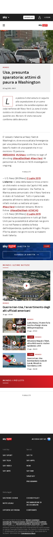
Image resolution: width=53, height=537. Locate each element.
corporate (31, 510)
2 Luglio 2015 (34, 178)
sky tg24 (7, 460)
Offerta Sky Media (11, 510)
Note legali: (7, 492)
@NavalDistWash (21, 158)
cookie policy (33, 498)
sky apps (30, 460)
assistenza (36, 524)
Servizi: (29, 449)
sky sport (7, 455)
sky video (7, 466)
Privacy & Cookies (18, 522)
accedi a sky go (39, 439)
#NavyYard (37, 158)
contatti (44, 524)
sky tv (29, 455)
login (47, 17)
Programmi (31, 481)
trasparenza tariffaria (23, 524)
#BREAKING (9, 154)
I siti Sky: (6, 449)
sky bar (30, 471)
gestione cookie (10, 498)
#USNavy (21, 154)
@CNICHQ (33, 210)
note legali (8, 503)
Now (28, 466)
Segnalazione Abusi (28, 533)
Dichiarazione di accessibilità (33, 503)
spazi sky (30, 476)
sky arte (7, 471)
